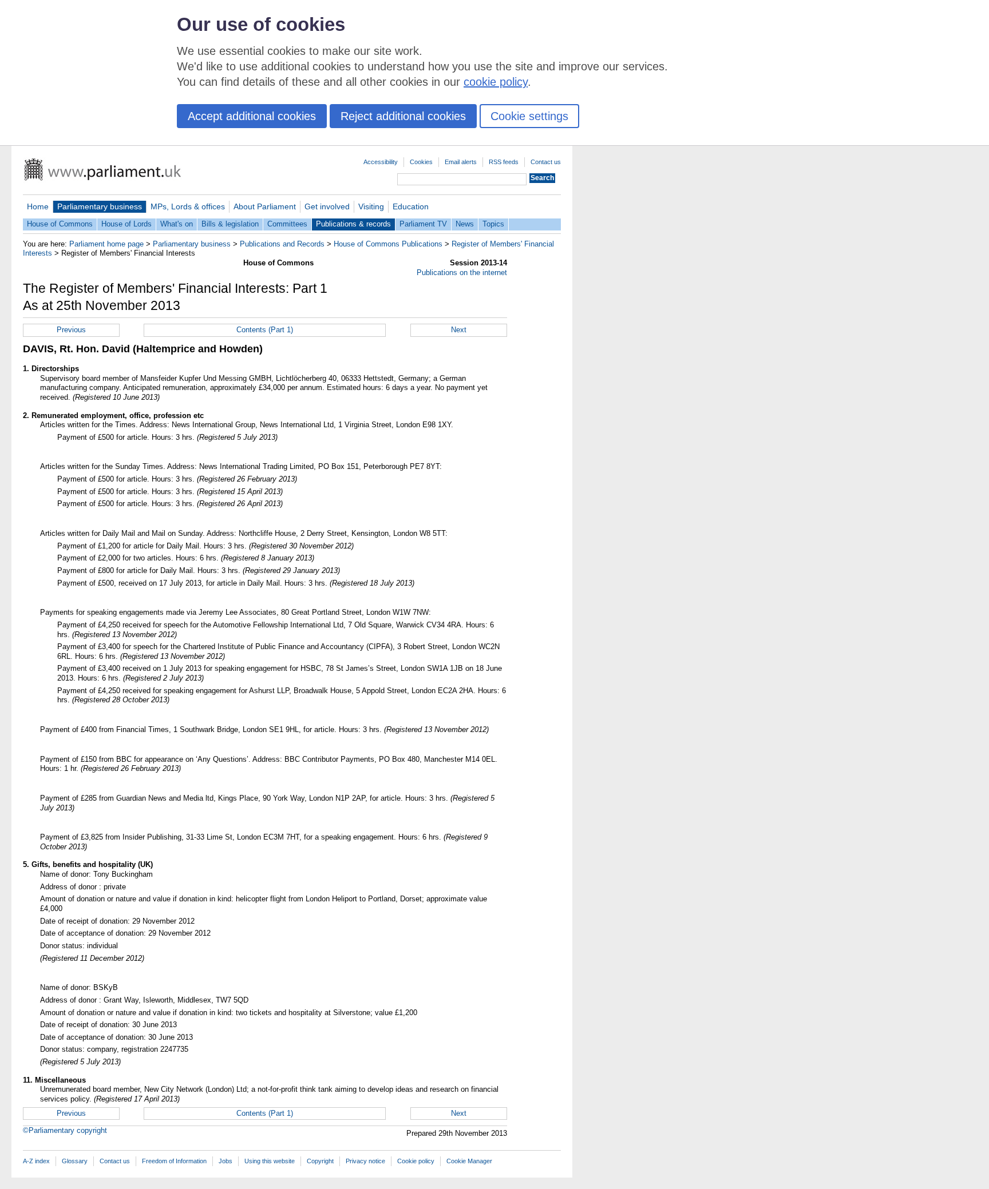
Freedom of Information (174, 1161)
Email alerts (461, 161)
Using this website (269, 1161)
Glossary (75, 1161)
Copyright (320, 1161)
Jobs (225, 1161)
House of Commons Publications (388, 244)
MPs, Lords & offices (188, 206)
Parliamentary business (99, 206)
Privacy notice (365, 1161)
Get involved (327, 206)
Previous (71, 329)
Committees (287, 224)
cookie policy (496, 81)
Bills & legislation (230, 224)
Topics (493, 224)
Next (458, 329)
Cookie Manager (469, 1161)
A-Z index (36, 1161)
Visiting (371, 206)
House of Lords (126, 224)
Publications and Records (282, 244)
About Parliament (265, 206)
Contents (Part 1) (264, 329)
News (465, 224)
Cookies (421, 161)
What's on (176, 224)
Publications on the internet (462, 272)
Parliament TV (423, 224)
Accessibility (380, 161)
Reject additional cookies (403, 116)
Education (411, 206)
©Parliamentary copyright (65, 1130)
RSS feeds (504, 161)
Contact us (546, 161)
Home (38, 206)
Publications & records (353, 224)
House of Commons (60, 224)
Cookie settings (529, 116)
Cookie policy (415, 1161)
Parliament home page (106, 244)
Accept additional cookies (252, 116)
